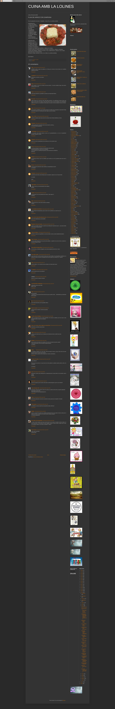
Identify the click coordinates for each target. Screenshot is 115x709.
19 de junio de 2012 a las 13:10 (40, 165)
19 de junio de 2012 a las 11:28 (41, 75)
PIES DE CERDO (74, 212)
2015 (82, 587)
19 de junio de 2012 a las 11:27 (39, 67)
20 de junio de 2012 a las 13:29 (41, 349)
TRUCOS (73, 231)
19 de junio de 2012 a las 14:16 (39, 200)
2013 (82, 590)
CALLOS (72, 150)
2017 (82, 584)
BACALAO (73, 139)
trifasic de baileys (34, 232)
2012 (82, 592)
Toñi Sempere (34, 404)
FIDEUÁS (73, 176)
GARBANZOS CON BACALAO (83, 628)
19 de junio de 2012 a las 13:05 (40, 156)
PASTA (72, 204)
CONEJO (72, 162)
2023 (82, 575)
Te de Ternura (34, 429)
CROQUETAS (73, 166)
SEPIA (72, 225)
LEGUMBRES (73, 188)
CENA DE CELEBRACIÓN (83, 636)
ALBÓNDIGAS (73, 132)
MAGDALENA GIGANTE (83, 663)
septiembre (84, 600)
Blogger (64, 700)
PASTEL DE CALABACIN (81, 83)
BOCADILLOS (73, 146)
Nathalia (33, 340)
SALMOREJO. (73, 221)
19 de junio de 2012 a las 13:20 (41, 173)
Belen (32, 83)
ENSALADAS (73, 172)
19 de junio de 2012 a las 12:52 (41, 139)
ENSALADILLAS (74, 173)
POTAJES (73, 218)
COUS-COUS (73, 164)
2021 (82, 578)
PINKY (32, 332)
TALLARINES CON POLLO (83, 624)
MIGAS (72, 199)
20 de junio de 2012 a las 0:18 (47, 247)
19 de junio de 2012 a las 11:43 (41, 98)
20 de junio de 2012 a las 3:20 (44, 254)
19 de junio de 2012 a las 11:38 (40, 91)
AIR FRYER (73, 131)
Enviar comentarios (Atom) (38, 456)
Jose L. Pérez (34, 116)
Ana (32, 371)
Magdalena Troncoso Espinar (36, 224)
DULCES (72, 168)
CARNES (73, 154)
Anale (32, 397)
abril (82, 675)
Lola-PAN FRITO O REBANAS (37, 283)
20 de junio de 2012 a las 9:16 (39, 291)
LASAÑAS (73, 187)
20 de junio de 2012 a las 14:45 (44, 359)
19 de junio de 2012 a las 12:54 (40, 146)
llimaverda (33, 381)
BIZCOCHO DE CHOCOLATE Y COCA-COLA (81, 71)
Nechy (32, 165)
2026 (82, 570)
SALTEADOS (73, 223)
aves (72, 138)
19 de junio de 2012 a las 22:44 (43, 239)
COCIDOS (73, 157)
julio (82, 604)
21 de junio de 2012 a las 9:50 (40, 411)
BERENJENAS (74, 143)
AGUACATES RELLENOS (81, 51)
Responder (33, 80)
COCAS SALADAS (74, 155)
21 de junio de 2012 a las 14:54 (48, 420)
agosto (83, 602)
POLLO (72, 215)
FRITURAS (73, 177)
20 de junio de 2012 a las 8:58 (40, 276)
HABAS (72, 181)
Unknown (33, 123)
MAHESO (73, 191)
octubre (83, 598)
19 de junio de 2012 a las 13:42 (40, 192)
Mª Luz (32, 146)
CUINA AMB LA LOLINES (51, 6)
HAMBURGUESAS (74, 183)
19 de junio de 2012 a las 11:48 (42, 116)
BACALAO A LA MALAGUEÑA (79, 65)
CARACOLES (73, 153)
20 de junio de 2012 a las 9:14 (48, 283)
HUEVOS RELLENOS (83, 666)
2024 (82, 573)
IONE (72, 185)
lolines (32, 349)
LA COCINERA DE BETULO (36, 209)
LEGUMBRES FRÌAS (75, 189)
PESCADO (73, 211)
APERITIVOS (73, 134)
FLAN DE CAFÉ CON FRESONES (84, 670)
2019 (82, 581)
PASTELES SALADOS (75, 206)
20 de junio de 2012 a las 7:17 (39, 262)
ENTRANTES (73, 174)
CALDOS (72, 149)
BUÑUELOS (73, 147)
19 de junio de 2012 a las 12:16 (41, 123)
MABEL (32, 411)
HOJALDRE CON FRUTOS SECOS (83, 650)
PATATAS (72, 207)
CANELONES (73, 151)
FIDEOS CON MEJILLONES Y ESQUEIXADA (82, 91)
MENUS (72, 195)
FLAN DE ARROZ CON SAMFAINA (83, 632)
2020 (82, 579)
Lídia (32, 67)
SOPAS (72, 226)
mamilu (32, 192)
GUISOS (72, 180)
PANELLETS (73, 203)
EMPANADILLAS (74, 170)
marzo (83, 676)
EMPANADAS (73, 169)
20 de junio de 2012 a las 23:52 (39, 371)
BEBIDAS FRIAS (74, 142)
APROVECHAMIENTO (75, 135)
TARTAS (72, 229)
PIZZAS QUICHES (74, 214)
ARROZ (33, 60)
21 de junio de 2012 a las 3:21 (41, 381)
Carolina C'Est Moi (34, 359)
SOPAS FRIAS (73, 227)
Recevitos (33, 98)
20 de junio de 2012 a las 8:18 (41, 269)
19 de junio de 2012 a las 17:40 (48, 224)
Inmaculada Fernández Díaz (36, 247)
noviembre (84, 596)
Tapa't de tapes (34, 239)
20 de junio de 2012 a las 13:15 (40, 332)
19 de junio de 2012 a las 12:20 (42, 131)
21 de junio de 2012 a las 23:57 (42, 429)
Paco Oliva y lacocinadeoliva (36, 420)
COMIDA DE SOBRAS (83, 654)
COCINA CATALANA (75, 158)
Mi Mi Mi (32, 156)
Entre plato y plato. (34, 254)
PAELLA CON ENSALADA (83, 646)
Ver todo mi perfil (73, 276)
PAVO (72, 210)
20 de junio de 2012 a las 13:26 (40, 340)
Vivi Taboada (33, 131)
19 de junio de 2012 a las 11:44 (39, 108)
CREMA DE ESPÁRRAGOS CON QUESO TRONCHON (84, 616)
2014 (82, 589)
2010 (82, 683)
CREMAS (73, 165)
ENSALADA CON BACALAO (83, 643)
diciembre (83, 593)
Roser (32, 91)
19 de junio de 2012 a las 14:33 (48, 209)
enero (83, 680)
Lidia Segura (33, 184)
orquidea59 (33, 75)
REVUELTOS (73, 219)
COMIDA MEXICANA (75, 161)
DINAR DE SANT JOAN (83, 621)
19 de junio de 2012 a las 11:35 (39, 83)
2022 (82, 576)
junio (83, 605)
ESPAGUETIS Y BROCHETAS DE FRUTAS (83, 610)
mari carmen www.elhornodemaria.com (38, 217)
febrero (83, 678)
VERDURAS (73, 233)
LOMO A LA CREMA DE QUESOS (84, 660)
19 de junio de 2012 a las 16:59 (52, 217)
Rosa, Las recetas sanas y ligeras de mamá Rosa (40, 325)
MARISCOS (73, 192)
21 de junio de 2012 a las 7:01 (42, 404)
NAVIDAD (73, 200)
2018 (82, 582)
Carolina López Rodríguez (36, 316)
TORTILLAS (73, 230)
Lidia (32, 200)
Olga (32, 291)
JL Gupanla (33, 269)
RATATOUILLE (84, 607)
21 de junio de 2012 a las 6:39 (39, 397)
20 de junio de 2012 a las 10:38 (47, 316)
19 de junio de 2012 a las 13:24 (42, 184)
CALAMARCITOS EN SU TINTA (84, 657)
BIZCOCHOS (73, 145)
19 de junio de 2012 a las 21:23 (44, 232)
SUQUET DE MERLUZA (81, 96)
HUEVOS (73, 184)
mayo (83, 673)
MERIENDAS (73, 196)
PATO (72, 208)
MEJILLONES (73, 193)
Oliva (32, 262)
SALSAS (72, 222)
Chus (32, 108)
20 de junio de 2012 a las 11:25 (56, 325)
